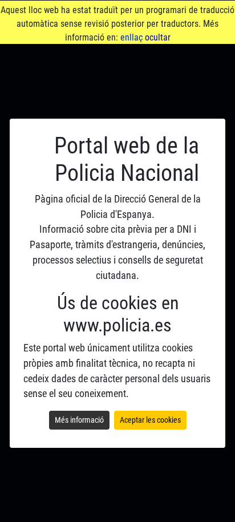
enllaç (131, 37)
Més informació (79, 419)
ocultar (158, 37)
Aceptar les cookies (150, 419)
